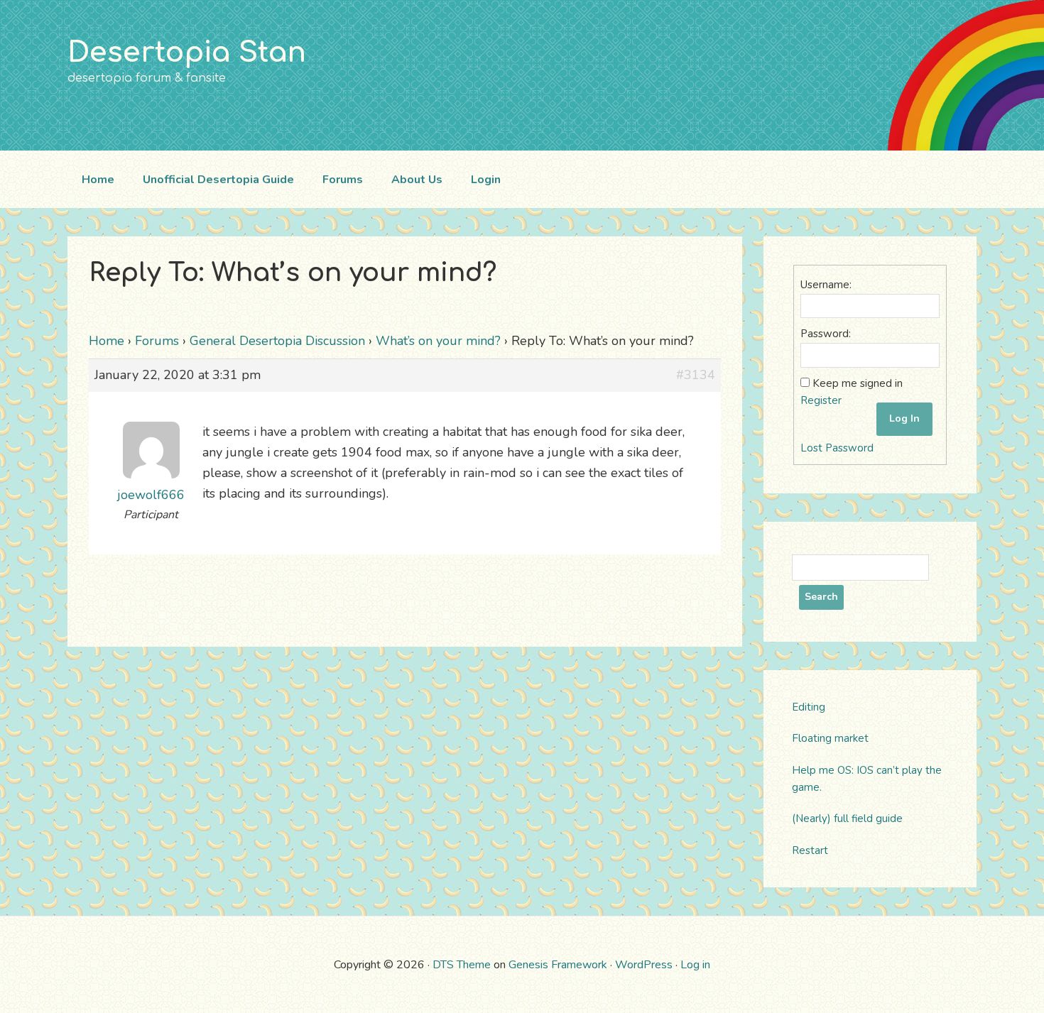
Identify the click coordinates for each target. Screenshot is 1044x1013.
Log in (695, 965)
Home (106, 340)
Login (486, 179)
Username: (826, 285)
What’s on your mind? (438, 340)
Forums (157, 340)
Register (821, 400)
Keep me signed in (857, 383)
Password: (825, 334)
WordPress (644, 965)
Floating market (830, 738)
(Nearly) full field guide (847, 818)
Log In (904, 418)
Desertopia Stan (186, 52)
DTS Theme (462, 965)
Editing (808, 707)
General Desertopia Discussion (277, 340)
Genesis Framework (558, 965)
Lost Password (837, 448)
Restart (810, 850)
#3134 (695, 374)
